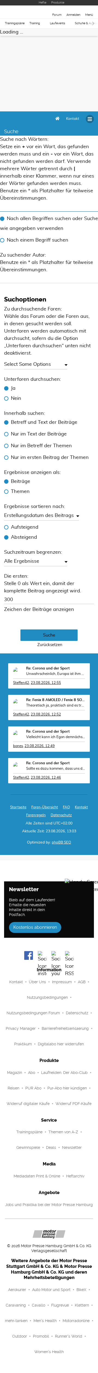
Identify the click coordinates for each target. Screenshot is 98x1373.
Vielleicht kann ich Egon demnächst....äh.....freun (55, 737)
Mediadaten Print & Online (37, 1176)
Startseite (18, 807)
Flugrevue (60, 1305)
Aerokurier (17, 1289)
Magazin (14, 1072)
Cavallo (38, 1305)
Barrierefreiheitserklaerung (65, 1028)
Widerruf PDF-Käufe (73, 1103)
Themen (20, 491)
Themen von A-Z (63, 1132)
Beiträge (20, 481)
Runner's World (68, 1336)
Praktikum (23, 1044)
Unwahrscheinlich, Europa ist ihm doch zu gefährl (55, 674)
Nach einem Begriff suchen (37, 240)
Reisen (13, 1088)
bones (18, 746)
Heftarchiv (75, 1176)
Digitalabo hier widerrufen (61, 1044)
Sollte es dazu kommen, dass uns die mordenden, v (55, 769)
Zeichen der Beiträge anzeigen (39, 609)
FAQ (66, 807)
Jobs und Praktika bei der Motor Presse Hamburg (49, 1204)
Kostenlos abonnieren (35, 927)
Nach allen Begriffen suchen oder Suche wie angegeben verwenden (49, 223)
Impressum (62, 982)
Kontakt (16, 982)
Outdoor (19, 1336)
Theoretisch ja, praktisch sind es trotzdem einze (55, 705)
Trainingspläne (14, 23)
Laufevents (57, 23)
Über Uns (37, 982)
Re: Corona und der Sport (48, 668)
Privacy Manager (21, 1028)
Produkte (57, 2)
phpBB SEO (61, 842)
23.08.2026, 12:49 (39, 746)
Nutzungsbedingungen (47, 997)
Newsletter (72, 1147)
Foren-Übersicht (44, 807)
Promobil (41, 1336)
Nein (16, 398)
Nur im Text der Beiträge (39, 434)
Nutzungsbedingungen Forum (33, 1013)
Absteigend (24, 537)
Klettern (82, 1305)
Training (34, 23)
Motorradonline (76, 1321)
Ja (13, 388)
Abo (31, 1072)
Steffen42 (21, 683)
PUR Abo (33, 1088)
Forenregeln (36, 815)
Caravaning (16, 1305)
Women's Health (49, 1352)
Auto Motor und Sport (51, 1289)
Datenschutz (61, 815)
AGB (81, 982)
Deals (51, 1147)
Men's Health (45, 1321)
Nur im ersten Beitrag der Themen (50, 457)
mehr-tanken (16, 1321)
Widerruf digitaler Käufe (28, 1103)
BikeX (81, 1289)
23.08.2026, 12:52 (46, 714)
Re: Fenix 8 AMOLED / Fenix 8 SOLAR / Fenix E (55, 700)
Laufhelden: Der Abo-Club (64, 1072)
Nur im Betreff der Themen (41, 445)
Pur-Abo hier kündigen (67, 1088)
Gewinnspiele (28, 1147)
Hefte (42, 2)
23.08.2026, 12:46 (46, 778)
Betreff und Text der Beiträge (44, 422)
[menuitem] (72, 119)
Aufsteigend (24, 527)
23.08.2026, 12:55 (46, 683)
